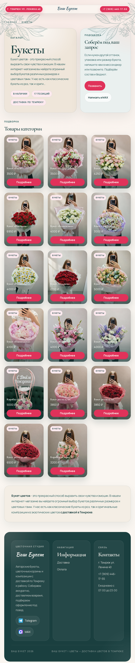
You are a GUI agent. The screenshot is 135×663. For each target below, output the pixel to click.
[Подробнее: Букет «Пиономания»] (24, 335)
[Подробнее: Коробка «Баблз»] (24, 392)
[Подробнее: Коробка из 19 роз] (67, 450)
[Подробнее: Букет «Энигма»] (111, 277)
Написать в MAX (98, 97)
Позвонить (95, 86)
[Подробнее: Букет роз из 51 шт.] (24, 450)
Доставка (63, 562)
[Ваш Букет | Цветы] (67, 9)
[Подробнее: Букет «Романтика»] (111, 161)
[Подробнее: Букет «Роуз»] (24, 161)
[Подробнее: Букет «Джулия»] (111, 219)
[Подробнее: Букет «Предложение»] (111, 335)
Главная (10, 22)
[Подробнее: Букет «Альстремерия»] (67, 161)
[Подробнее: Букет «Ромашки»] (24, 277)
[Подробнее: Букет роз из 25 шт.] (67, 392)
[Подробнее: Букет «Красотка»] (67, 335)
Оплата (62, 569)
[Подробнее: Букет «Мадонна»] (67, 277)
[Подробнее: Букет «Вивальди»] (24, 219)
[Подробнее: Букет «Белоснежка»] (67, 219)
